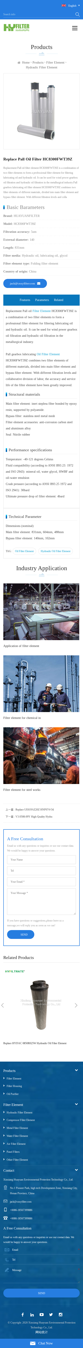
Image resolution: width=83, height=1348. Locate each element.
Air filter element (16, 1143)
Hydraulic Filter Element (41, 67)
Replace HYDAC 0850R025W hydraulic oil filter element (34, 1043)
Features (25, 300)
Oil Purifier (13, 1094)
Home (26, 62)
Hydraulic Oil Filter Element (55, 551)
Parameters (42, 300)
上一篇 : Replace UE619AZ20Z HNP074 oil (30, 809)
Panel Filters (13, 1151)
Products (38, 62)
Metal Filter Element (17, 1128)
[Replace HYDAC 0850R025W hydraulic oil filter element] (39, 1003)
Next (76, 1005)
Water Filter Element (17, 1135)
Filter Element (55, 62)
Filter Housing (14, 1086)
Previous (2, 1005)
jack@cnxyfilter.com (22, 283)
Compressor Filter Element (21, 1120)
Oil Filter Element (48, 354)
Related (58, 300)
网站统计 (41, 1332)
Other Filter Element (17, 1159)
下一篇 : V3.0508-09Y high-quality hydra (29, 816)
